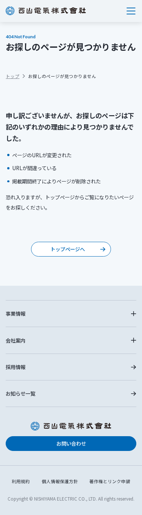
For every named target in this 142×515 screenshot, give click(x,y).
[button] (71, 314)
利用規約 (21, 481)
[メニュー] (131, 11)
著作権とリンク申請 (109, 481)
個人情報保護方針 (60, 481)
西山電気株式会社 (46, 10)
